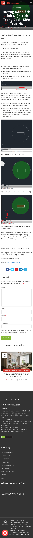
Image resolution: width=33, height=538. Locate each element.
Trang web (4, 323)
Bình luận (4, 287)
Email (3, 316)
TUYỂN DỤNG (19, 534)
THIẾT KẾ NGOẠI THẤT (8, 465)
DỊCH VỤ (4, 478)
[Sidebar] (2, 163)
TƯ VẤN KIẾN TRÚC (9, 534)
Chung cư (21, 370)
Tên (3, 308)
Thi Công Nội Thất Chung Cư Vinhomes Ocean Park (16, 375)
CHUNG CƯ (6, 456)
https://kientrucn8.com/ (14, 262)
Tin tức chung (16, 8)
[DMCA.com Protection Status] (6, 437)
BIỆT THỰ (6, 459)
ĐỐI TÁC (26, 534)
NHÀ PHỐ (6, 462)
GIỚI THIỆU (4, 475)
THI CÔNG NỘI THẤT (7, 468)
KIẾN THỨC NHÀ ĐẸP (7, 472)
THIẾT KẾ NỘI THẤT (7, 452)
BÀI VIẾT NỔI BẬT (13, 370)
